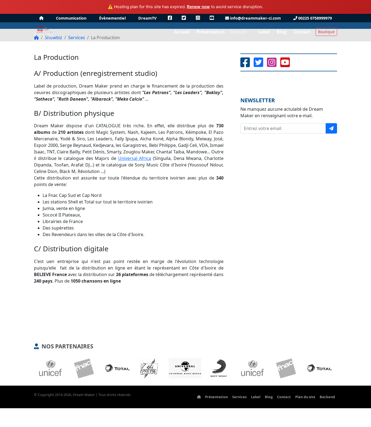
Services (239, 396)
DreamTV (147, 18)
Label (255, 396)
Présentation (216, 396)
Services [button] (238, 32)
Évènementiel (112, 18)
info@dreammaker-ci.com (255, 18)
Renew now (198, 6)
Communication (71, 18)
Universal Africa (134, 158)
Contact (284, 396)
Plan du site (305, 396)
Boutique (326, 31)
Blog (269, 396)
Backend (327, 396)
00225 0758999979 (314, 18)
